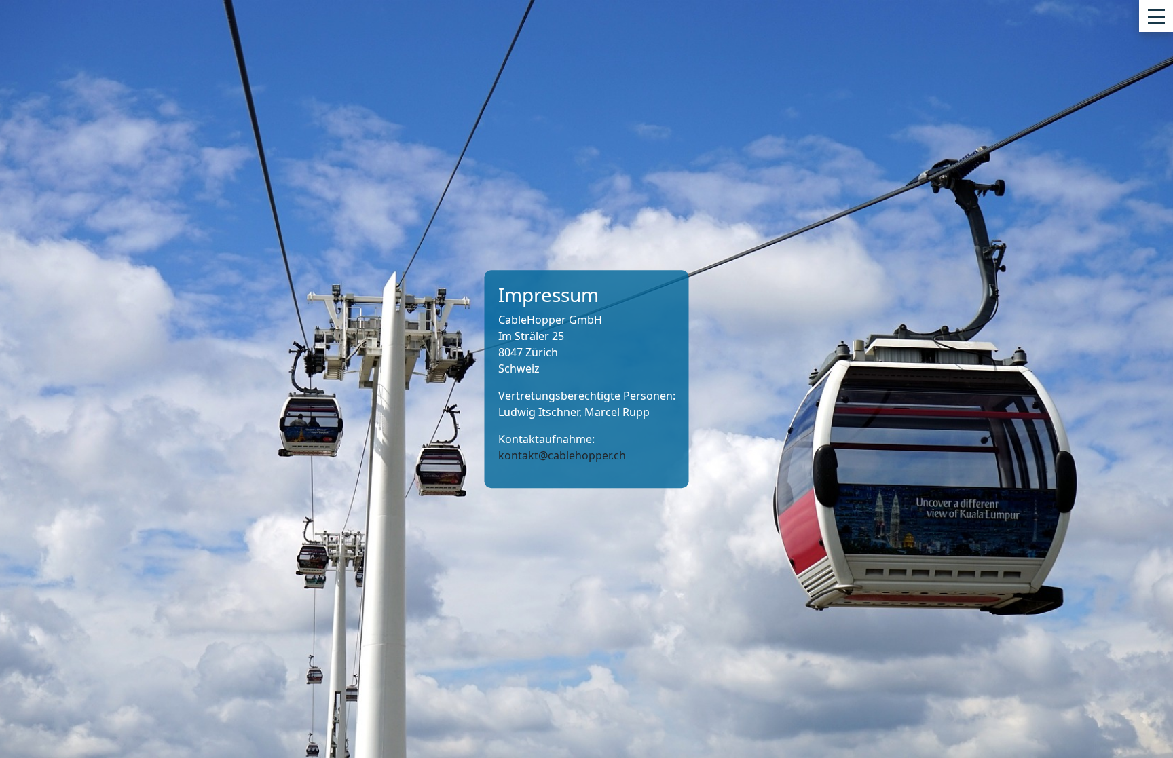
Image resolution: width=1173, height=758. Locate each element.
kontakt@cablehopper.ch (562, 455)
